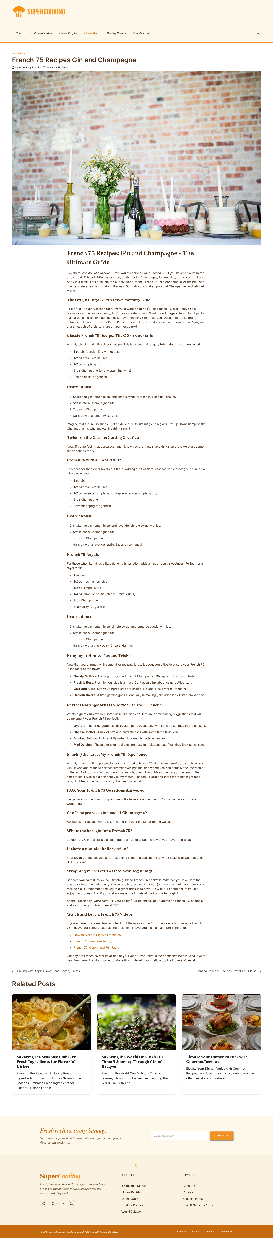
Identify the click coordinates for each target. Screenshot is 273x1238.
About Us (189, 1186)
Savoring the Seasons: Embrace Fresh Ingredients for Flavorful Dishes (46, 1062)
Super (60, 1176)
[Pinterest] (53, 1203)
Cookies (209, 1231)
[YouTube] (62, 1203)
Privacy (181, 1231)
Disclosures (226, 1231)
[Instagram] (43, 1203)
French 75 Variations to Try (92, 941)
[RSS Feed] (71, 1203)
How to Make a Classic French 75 (97, 935)
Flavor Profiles (68, 33)
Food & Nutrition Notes (198, 1205)
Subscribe (221, 1135)
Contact (188, 1192)
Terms (195, 1231)
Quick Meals (92, 33)
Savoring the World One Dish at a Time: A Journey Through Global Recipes (133, 1062)
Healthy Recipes (116, 33)
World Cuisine (141, 33)
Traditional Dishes (41, 33)
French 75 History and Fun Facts (96, 947)
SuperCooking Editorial (28, 67)
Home (19, 33)
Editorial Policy (193, 1199)
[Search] (258, 33)
